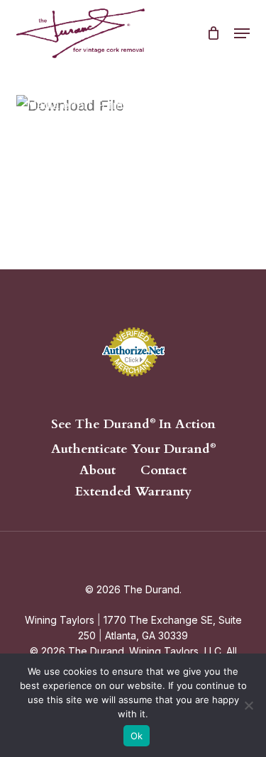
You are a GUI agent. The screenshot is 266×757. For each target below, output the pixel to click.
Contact (163, 470)
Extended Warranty (133, 492)
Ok (137, 735)
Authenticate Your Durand (133, 448)
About (97, 470)
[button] (242, 33)
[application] (133, 161)
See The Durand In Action (133, 423)
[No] (248, 705)
